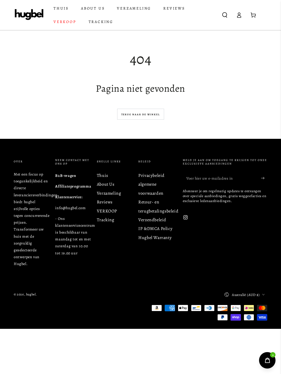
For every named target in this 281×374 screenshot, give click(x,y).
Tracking (105, 220)
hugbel (31, 294)
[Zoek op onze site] (225, 15)
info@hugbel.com (70, 208)
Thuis (102, 175)
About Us (105, 184)
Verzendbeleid (152, 220)
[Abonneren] (264, 178)
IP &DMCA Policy (155, 229)
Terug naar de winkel (140, 114)
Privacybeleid (151, 175)
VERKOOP (107, 211)
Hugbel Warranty (155, 238)
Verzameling (109, 193)
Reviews (105, 202)
